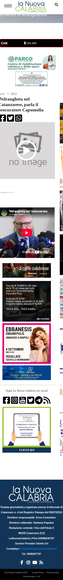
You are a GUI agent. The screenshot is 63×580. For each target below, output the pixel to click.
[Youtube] (35, 563)
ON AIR (31, 43)
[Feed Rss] (41, 563)
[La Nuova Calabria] (31, 6)
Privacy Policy (53, 572)
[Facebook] (22, 563)
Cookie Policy (38, 572)
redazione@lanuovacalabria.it (38, 548)
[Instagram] (28, 563)
